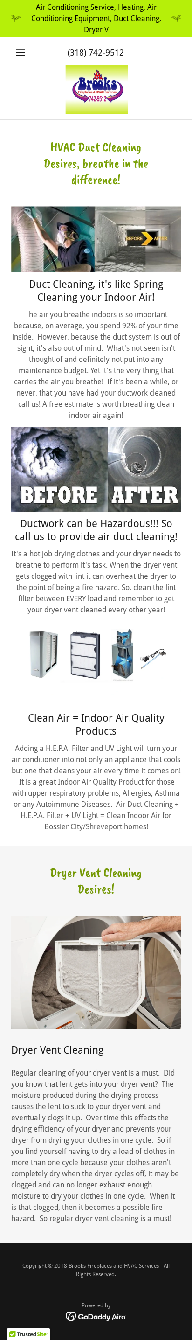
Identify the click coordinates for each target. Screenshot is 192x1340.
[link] (96, 89)
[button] (24, 52)
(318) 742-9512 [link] (96, 52)
